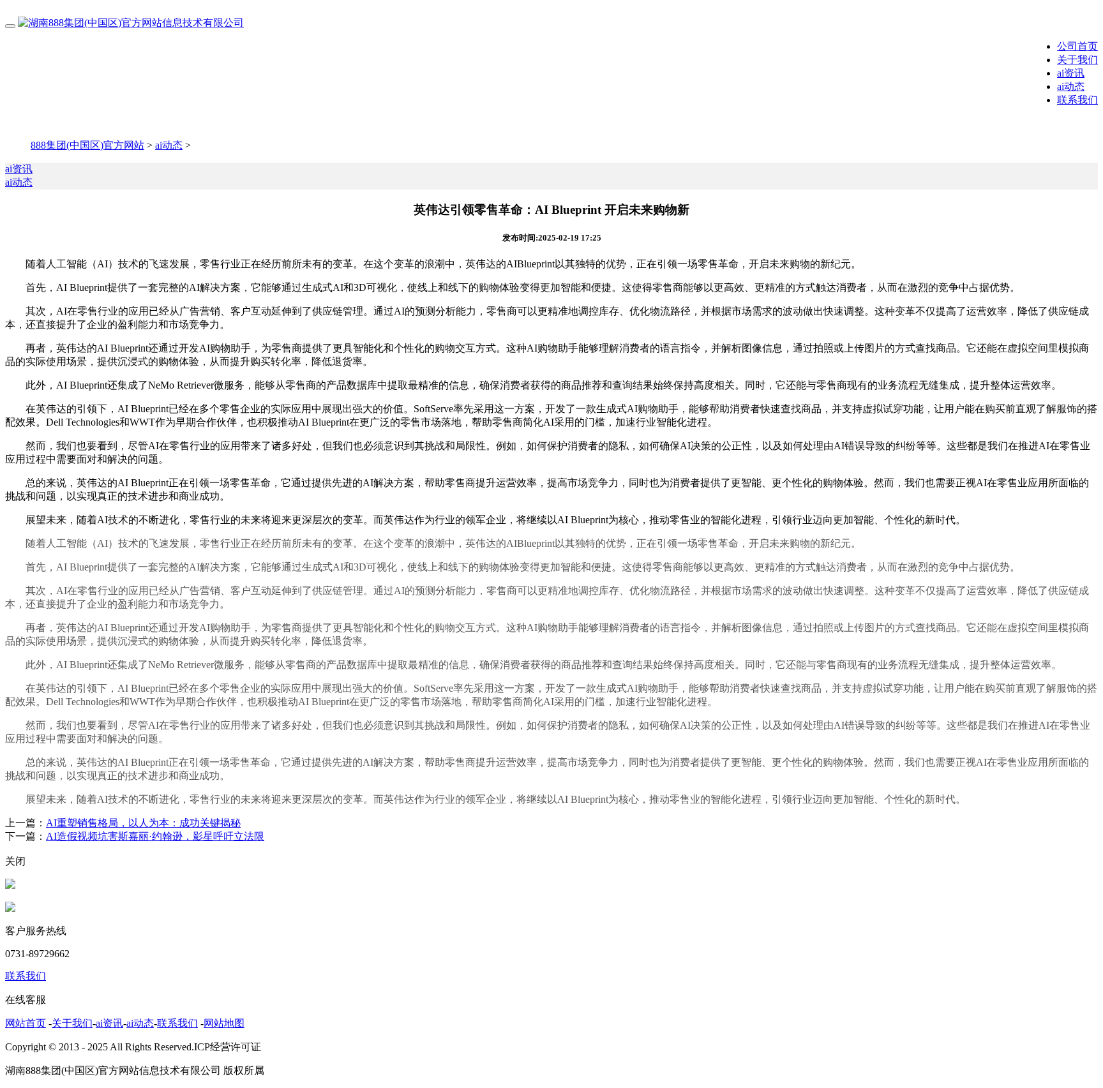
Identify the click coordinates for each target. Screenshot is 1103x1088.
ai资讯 (1070, 73)
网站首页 (25, 1023)
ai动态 (1070, 86)
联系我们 (1077, 99)
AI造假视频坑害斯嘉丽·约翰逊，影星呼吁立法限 (155, 836)
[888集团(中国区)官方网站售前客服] (10, 885)
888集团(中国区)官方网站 (87, 145)
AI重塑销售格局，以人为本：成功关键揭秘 (143, 822)
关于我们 (1077, 59)
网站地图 (224, 1023)
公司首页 (1077, 46)
